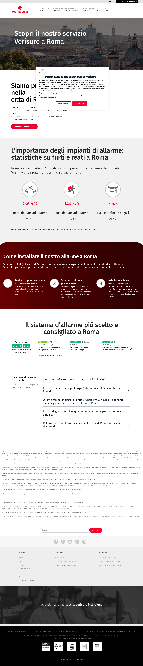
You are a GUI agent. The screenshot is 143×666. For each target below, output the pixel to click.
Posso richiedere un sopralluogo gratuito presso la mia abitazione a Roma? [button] (83, 390)
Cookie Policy (43, 97)
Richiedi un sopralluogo (24, 126)
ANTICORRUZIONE (59, 635)
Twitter (70, 542)
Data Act (116, 635)
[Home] (19, 8)
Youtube (63, 542)
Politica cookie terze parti (102, 635)
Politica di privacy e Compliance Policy (66, 631)
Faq (20, 572)
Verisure (84, 542)
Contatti (22, 565)
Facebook (56, 542)
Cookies (48, 631)
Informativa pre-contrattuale (18, 631)
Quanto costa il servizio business (111, 565)
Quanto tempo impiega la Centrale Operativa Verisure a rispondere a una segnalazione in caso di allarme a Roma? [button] (83, 402)
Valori (21, 558)
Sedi (20, 561)
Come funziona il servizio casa (66, 561)
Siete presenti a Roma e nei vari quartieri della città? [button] (75, 379)
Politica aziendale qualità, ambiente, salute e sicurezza (71, 639)
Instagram (77, 542)
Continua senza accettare (100, 69)
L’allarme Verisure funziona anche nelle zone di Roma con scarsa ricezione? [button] (82, 425)
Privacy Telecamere (128, 631)
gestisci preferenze (63, 103)
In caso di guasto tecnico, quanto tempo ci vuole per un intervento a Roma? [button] (83, 413)
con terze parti (52, 90)
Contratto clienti (37, 631)
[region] (72, 88)
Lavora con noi (24, 569)
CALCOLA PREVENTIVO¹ (127, 1)
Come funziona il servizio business (111, 561)
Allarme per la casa (62, 558)
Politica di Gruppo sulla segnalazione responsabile (101, 631)
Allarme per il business (107, 558)
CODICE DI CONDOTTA (73, 635)
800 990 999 (109, 2)
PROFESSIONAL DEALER (26, 580)
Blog (20, 576)
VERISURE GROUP (46, 635)
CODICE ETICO (86, 635)
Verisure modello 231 (31, 635)
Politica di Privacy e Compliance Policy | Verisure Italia (83, 463)
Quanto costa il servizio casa (65, 565)
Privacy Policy (52, 97)
